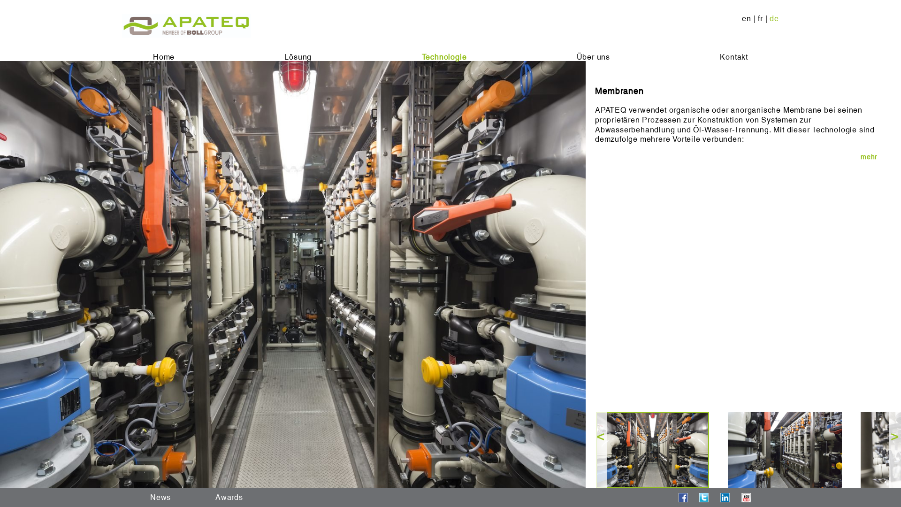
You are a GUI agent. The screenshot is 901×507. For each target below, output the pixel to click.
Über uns (593, 57)
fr (760, 18)
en (746, 18)
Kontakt (734, 57)
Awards (229, 497)
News (160, 497)
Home (164, 57)
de (774, 18)
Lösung (298, 57)
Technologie (444, 57)
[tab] (736, 157)
